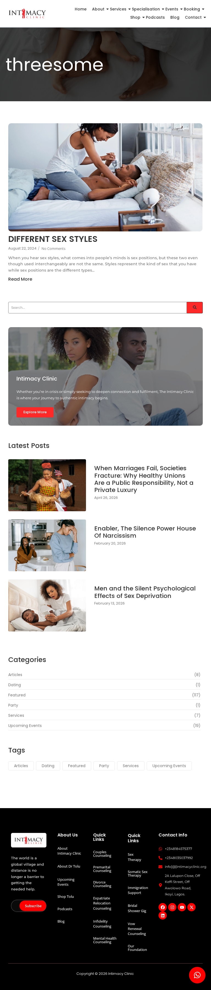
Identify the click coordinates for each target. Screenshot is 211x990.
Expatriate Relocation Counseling (102, 903)
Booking (192, 9)
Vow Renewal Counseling (137, 928)
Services (118, 9)
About (98, 9)
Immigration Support (138, 890)
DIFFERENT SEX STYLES (53, 239)
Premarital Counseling (102, 869)
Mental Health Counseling (104, 940)
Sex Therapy (134, 857)
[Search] (195, 307)
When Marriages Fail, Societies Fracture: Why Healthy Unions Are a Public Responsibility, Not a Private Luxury (143, 479)
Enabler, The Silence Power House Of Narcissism (145, 532)
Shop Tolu (65, 896)
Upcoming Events (65, 882)
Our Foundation (137, 947)
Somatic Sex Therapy (138, 873)
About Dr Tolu (68, 866)
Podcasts (155, 17)
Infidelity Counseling (102, 924)
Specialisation (146, 9)
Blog (174, 17)
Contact (193, 17)
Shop (135, 17)
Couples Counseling (102, 853)
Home (81, 9)
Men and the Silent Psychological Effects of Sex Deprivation (145, 592)
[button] (197, 975)
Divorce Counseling (102, 884)
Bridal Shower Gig (137, 908)
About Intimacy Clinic (69, 851)
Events (171, 9)
